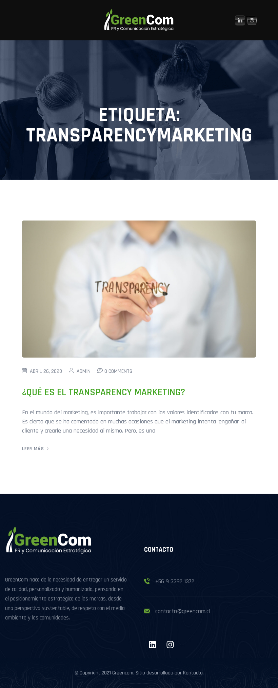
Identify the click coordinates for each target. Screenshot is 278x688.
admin (84, 371)
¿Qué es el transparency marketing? (103, 392)
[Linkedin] (152, 644)
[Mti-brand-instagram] (170, 644)
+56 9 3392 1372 (174, 581)
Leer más (33, 448)
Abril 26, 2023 (46, 371)
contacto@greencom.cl (182, 611)
